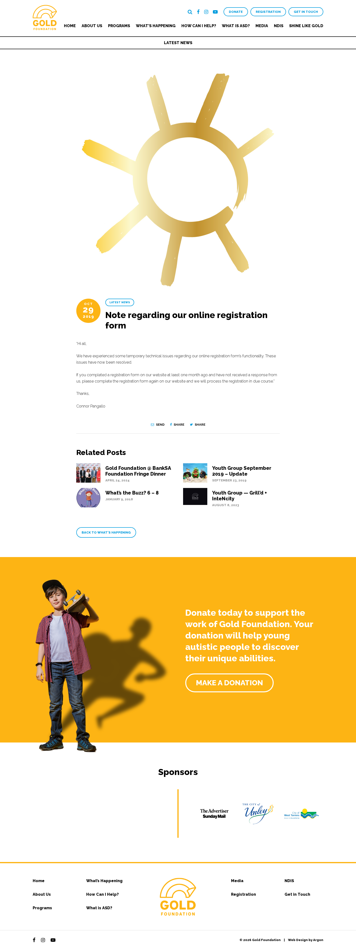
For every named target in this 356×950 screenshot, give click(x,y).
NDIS (278, 26)
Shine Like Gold (306, 26)
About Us (92, 26)
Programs (119, 26)
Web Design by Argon (305, 940)
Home (70, 26)
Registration (268, 12)
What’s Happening (156, 26)
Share (178, 424)
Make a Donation (229, 683)
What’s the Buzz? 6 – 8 (132, 493)
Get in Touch (306, 12)
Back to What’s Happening (106, 532)
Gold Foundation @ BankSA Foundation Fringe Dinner (138, 471)
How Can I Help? (198, 26)
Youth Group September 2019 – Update (241, 471)
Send (159, 424)
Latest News (178, 42)
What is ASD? (236, 26)
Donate (236, 12)
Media (261, 26)
